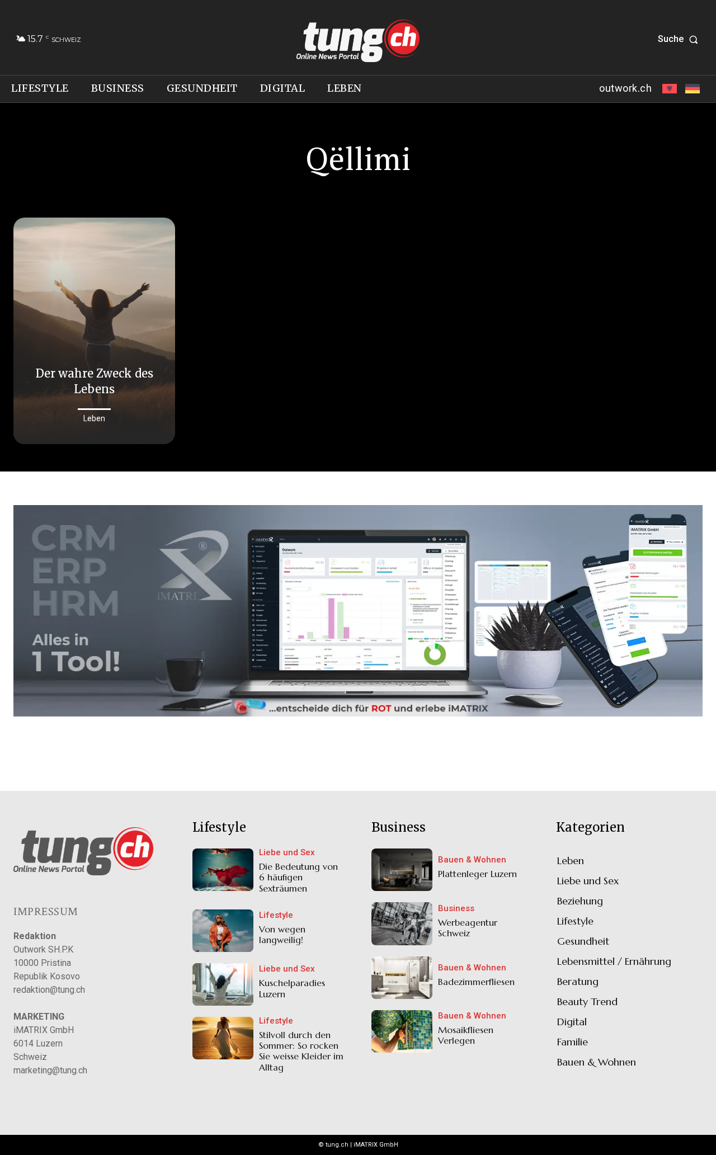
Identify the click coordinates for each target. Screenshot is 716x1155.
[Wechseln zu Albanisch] (668, 89)
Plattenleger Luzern (477, 873)
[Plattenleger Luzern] (401, 869)
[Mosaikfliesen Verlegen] (401, 1031)
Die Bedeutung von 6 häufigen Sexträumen (298, 877)
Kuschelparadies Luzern (292, 988)
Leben (94, 418)
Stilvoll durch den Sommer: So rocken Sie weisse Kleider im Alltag (301, 1051)
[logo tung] (358, 41)
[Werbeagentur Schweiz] (401, 923)
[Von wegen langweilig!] (222, 930)
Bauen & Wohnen (472, 860)
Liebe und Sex (287, 852)
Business (456, 908)
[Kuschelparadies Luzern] (222, 984)
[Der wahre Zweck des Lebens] (94, 331)
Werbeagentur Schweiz (467, 928)
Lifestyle (276, 915)
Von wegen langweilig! (282, 934)
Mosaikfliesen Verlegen (465, 1035)
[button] (680, 39)
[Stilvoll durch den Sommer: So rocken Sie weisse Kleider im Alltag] (222, 1038)
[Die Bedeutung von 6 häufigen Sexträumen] (222, 869)
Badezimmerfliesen (476, 981)
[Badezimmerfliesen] (401, 977)
